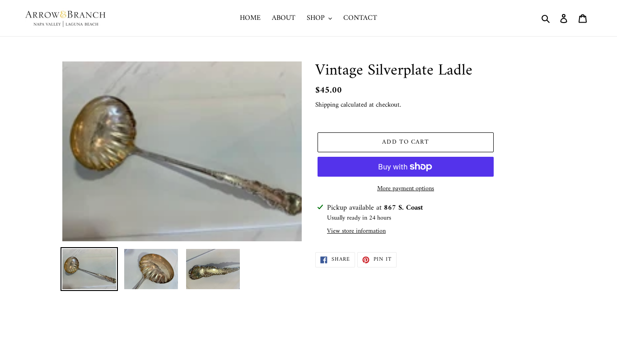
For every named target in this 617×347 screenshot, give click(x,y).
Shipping (327, 105)
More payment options (405, 188)
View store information (356, 231)
